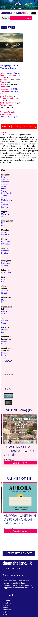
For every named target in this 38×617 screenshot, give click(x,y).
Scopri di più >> (20, 462)
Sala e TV (6, 127)
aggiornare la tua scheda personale (18, 587)
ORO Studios (16, 89)
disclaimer (7, 610)
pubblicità (7, 607)
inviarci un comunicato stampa (16, 581)
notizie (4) (17, 127)
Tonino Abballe (4, 196)
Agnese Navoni (4, 312)
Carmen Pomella (4, 205)
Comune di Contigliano (9, 116)
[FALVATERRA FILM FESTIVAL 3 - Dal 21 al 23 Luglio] (20, 429)
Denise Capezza (4, 178)
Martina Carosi (4, 321)
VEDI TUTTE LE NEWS (19, 553)
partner (6, 612)
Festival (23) (30, 127)
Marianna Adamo (12, 73)
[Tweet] (6, 28)
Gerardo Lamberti (5, 233)
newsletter (7, 605)
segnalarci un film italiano (14, 583)
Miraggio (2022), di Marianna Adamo (9, 66)
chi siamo (6, 600)
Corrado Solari (4, 187)
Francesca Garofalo (5, 251)
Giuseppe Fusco (5, 280)
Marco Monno (4, 301)
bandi (5, 614)
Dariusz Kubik (4, 342)
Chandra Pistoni (4, 291)
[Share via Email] (10, 28)
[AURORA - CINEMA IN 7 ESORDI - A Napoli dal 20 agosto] (20, 497)
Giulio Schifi (6, 191)
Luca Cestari (6, 272)
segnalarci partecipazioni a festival (18, 585)
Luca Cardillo (6, 193)
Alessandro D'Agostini (5, 242)
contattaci (7, 603)
